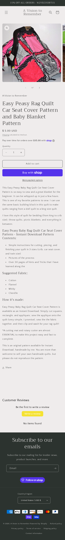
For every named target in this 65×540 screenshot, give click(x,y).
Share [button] (9, 367)
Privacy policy (17, 528)
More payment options (32, 180)
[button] (6, 12)
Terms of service (33, 528)
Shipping (5, 135)
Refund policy (56, 524)
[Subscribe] (55, 468)
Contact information (34, 533)
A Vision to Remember (20, 524)
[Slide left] (25, 87)
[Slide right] (39, 87)
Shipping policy (50, 528)
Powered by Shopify (38, 524)
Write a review (32, 413)
